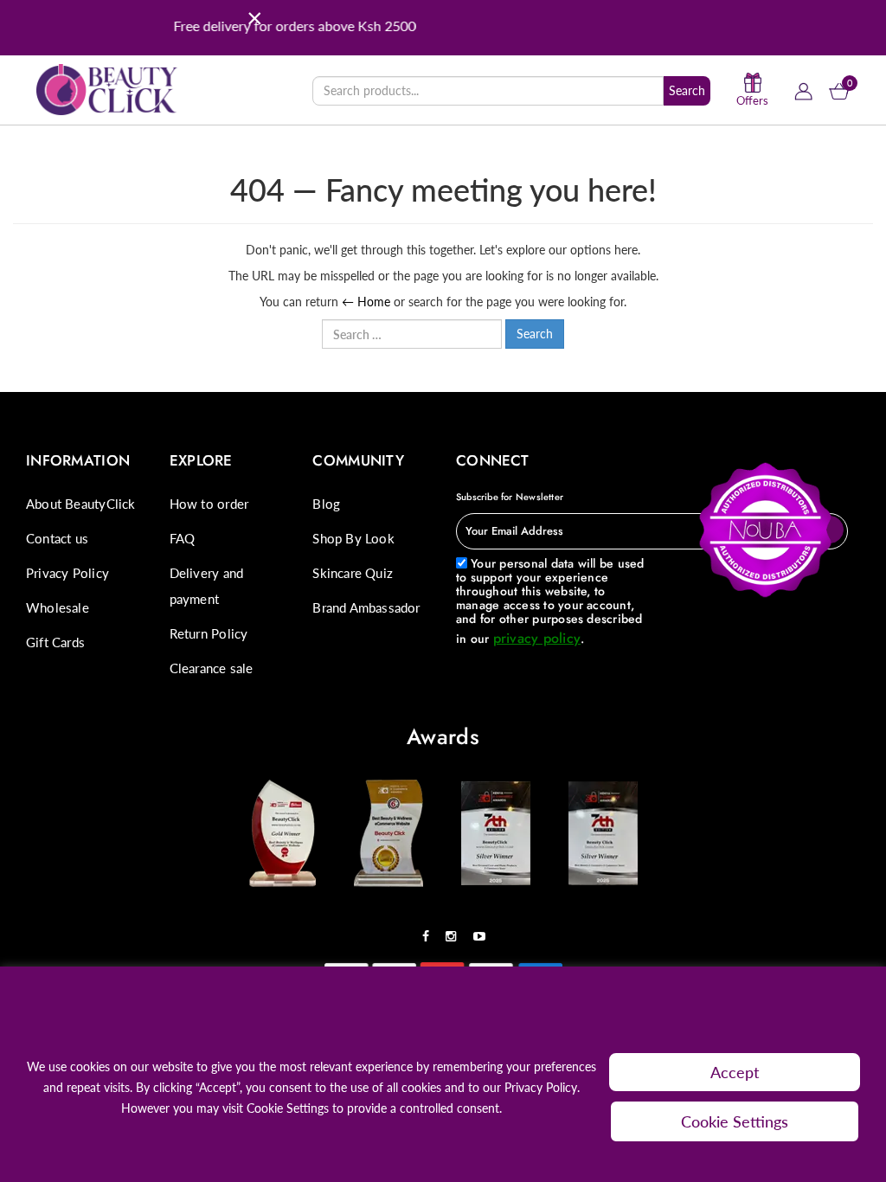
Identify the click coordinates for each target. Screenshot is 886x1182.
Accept (735, 1072)
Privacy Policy (67, 573)
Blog (326, 503)
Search (687, 90)
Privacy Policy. (542, 1087)
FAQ (183, 538)
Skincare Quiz (352, 573)
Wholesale (57, 607)
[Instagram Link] (455, 930)
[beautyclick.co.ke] (107, 87)
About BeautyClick (81, 503)
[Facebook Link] (430, 930)
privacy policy (537, 638)
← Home (366, 301)
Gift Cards (55, 642)
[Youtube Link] (483, 930)
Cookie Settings (734, 1121)
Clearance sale (212, 668)
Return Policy (209, 633)
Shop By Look (353, 538)
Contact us (57, 538)
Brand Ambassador (366, 607)
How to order (209, 503)
